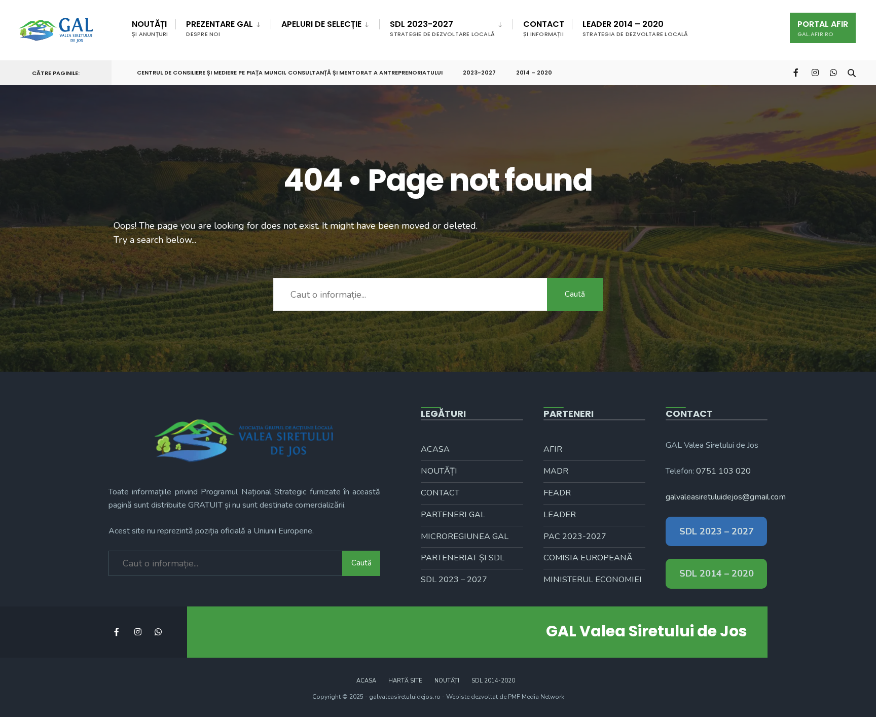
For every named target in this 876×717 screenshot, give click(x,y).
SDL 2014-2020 (493, 681)
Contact (543, 28)
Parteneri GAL (453, 514)
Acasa (435, 449)
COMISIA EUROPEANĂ (588, 557)
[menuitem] (223, 26)
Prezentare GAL (219, 28)
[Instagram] (815, 72)
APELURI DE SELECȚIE (321, 24)
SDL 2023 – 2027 (454, 579)
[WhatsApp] (833, 72)
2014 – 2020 (534, 72)
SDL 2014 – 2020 (716, 573)
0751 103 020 (723, 471)
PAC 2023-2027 (574, 536)
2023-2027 (479, 72)
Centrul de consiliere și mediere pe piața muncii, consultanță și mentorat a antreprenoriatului (290, 72)
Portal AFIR (822, 28)
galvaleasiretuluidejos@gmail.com (726, 497)
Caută (575, 294)
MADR (555, 471)
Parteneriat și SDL (462, 557)
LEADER (559, 514)
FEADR (557, 492)
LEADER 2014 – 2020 (635, 28)
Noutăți (150, 28)
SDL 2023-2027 (442, 28)
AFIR (552, 449)
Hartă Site (405, 681)
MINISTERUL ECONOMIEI (592, 579)
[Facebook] (797, 72)
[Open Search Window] (852, 72)
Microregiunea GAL (464, 536)
